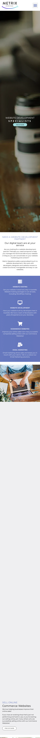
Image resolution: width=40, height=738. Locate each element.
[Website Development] (20, 303)
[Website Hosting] (20, 282)
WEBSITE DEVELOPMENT (20, 308)
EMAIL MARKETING (20, 350)
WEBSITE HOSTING (20, 287)
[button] (35, 5)
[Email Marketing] (20, 345)
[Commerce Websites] (20, 324)
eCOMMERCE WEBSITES (20, 329)
